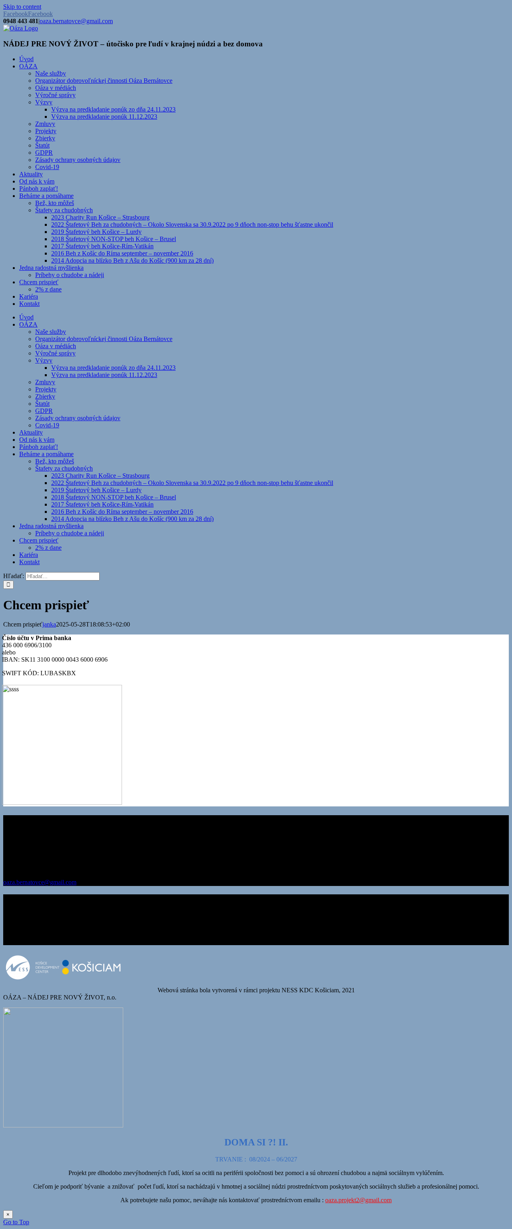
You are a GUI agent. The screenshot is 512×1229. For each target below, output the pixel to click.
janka (49, 624)
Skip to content (22, 6)
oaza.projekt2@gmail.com (358, 1200)
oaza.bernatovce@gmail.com (76, 21)
